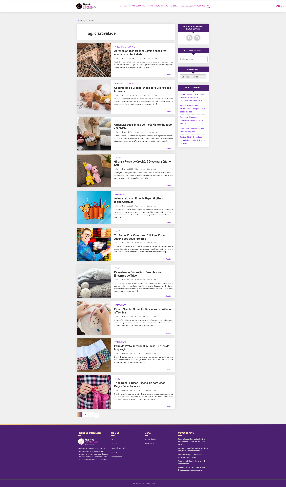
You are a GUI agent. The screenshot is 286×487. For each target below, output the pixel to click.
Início (80, 20)
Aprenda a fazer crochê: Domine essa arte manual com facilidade (140, 52)
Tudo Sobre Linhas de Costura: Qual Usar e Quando (191, 462)
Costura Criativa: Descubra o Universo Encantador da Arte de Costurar (192, 140)
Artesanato (120, 47)
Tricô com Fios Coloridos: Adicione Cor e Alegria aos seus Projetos (139, 237)
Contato (114, 443)
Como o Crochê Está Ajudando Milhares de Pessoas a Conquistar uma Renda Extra (192, 97)
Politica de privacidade (119, 448)
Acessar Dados (150, 439)
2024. (153, 483)
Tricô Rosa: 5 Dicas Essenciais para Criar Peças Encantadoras (139, 384)
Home (113, 439)
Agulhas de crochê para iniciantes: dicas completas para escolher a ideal (192, 109)
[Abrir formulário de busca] (208, 6)
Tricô (117, 121)
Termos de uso (116, 457)
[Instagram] (197, 38)
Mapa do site (149, 443)
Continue (169, 75)
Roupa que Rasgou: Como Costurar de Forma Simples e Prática (191, 120)
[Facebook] (189, 38)
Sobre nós (114, 452)
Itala (116, 58)
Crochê (131, 47)
